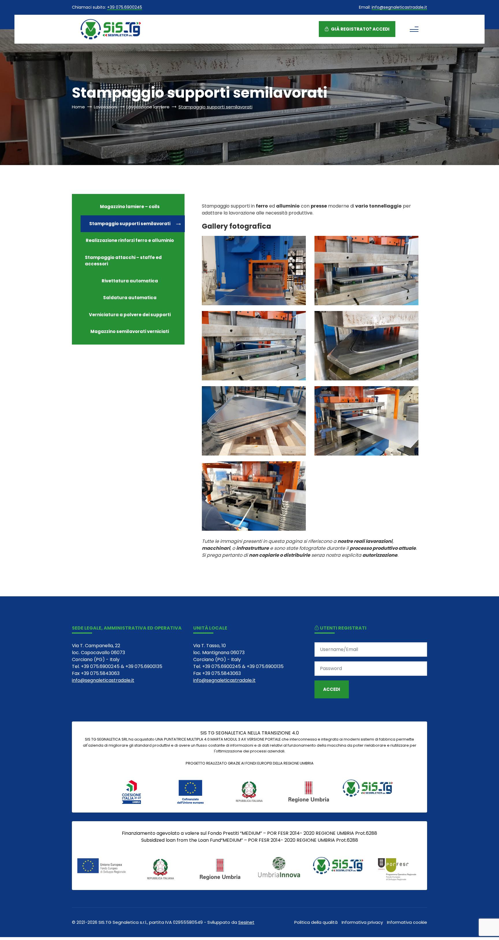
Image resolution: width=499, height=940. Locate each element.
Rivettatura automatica (130, 281)
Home (78, 107)
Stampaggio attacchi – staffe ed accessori (123, 260)
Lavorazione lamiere (148, 107)
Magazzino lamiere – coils (130, 206)
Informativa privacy (362, 922)
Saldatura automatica (130, 298)
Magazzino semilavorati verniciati (129, 331)
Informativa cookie (407, 922)
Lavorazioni (106, 107)
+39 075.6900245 (124, 7)
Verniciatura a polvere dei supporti (130, 315)
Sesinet (246, 922)
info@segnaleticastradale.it (399, 7)
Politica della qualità (316, 922)
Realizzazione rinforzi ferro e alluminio (130, 240)
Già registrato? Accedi (360, 29)
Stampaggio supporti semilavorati (129, 224)
